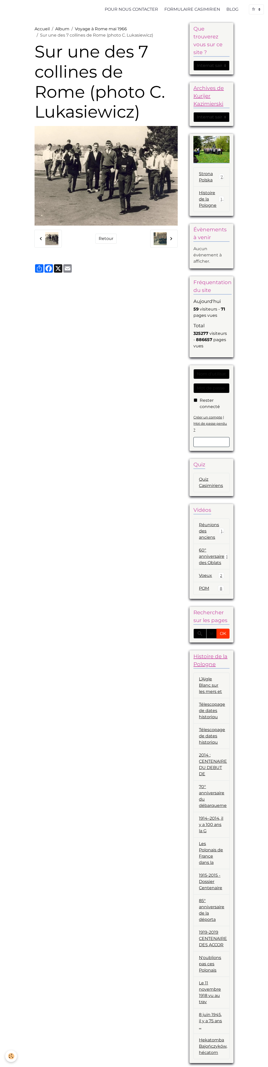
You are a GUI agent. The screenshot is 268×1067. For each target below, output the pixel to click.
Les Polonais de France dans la (211, 853)
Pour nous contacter (131, 9)
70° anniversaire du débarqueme (213, 796)
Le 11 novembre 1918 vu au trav (210, 992)
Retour (106, 238)
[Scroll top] (257, 1056)
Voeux (210, 575)
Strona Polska (211, 176)
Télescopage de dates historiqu (212, 710)
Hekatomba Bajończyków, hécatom (213, 1046)
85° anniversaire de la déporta (211, 910)
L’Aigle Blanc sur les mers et (210, 685)
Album (62, 28)
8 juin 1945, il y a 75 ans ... (210, 1021)
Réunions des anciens (212, 531)
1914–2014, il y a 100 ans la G (211, 824)
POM (210, 588)
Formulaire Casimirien (192, 9)
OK (223, 633)
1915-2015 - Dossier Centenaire (210, 881)
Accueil (42, 28)
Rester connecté (210, 403)
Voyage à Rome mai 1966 (101, 28)
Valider (211, 441)
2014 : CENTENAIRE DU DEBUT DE (213, 764)
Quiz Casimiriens (211, 482)
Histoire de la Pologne (211, 199)
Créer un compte (207, 417)
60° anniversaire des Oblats (213, 556)
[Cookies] (11, 1056)
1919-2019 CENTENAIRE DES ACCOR (213, 938)
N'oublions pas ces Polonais (210, 964)
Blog (232, 9)
